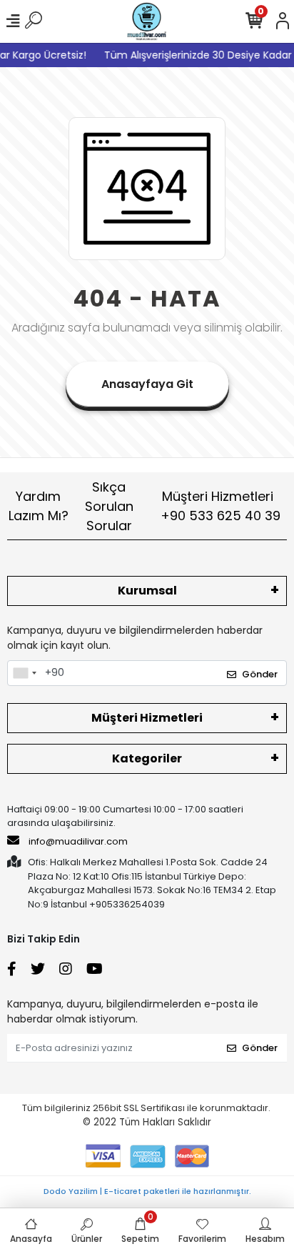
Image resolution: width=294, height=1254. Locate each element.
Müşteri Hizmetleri (220, 505)
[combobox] (24, 673)
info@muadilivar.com (77, 841)
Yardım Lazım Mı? (39, 505)
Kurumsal (147, 590)
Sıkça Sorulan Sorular (109, 506)
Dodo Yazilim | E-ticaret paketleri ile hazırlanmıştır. (147, 1191)
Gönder (260, 674)
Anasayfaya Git (147, 384)
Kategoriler (147, 758)
